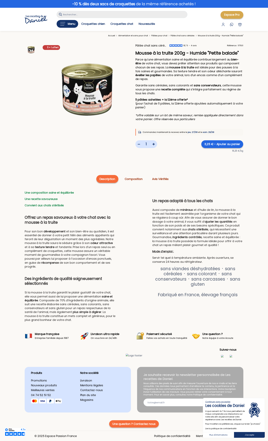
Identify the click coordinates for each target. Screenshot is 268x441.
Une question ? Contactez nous (133, 424)
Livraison (86, 380)
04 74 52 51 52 (41, 395)
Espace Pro (231, 15)
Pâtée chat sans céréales (150, 45)
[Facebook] (223, 357)
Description (107, 179)
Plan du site (88, 395)
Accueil (111, 35)
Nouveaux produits (44, 385)
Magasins (86, 400)
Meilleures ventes (42, 390)
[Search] (60, 14)
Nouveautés (147, 24)
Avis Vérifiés (160, 179)
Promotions (39, 380)
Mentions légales (91, 385)
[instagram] (232, 357)
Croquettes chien (93, 24)
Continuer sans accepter (217, 401)
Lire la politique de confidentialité (220, 428)
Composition (134, 179)
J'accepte (249, 435)
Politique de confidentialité (172, 436)
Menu (71, 24)
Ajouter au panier (222, 144)
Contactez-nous (91, 390)
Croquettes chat (121, 24)
